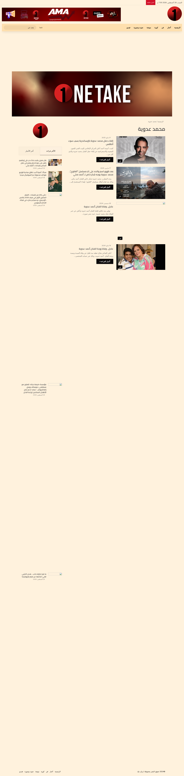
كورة (156, 27)
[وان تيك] (174, 13)
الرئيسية (177, 27)
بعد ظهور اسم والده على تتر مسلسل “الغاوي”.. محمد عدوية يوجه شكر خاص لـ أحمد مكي (91, 173)
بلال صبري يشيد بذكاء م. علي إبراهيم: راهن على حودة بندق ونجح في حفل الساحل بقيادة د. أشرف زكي (32, 163)
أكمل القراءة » (105, 160)
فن (163, 27)
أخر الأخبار (29, 151)
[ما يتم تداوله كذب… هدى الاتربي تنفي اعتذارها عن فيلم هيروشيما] (55, 667)
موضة (149, 27)
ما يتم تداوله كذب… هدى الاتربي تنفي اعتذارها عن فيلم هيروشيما (34, 575)
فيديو (128, 27)
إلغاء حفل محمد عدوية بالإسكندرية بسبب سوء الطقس (90, 142)
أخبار (169, 27)
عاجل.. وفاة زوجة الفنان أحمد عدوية (95, 249)
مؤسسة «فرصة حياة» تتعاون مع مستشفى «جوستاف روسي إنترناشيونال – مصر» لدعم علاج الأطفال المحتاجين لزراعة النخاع (34, 388)
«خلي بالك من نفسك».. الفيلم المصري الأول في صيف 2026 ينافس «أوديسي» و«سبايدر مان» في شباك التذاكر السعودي (32, 198)
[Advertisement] (92, 51)
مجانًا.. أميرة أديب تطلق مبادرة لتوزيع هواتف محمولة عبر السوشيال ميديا (32, 174)
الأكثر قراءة (50, 151)
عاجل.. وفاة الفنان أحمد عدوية (98, 206)
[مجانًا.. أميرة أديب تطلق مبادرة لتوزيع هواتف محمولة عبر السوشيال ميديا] (55, 181)
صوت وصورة (138, 27)
